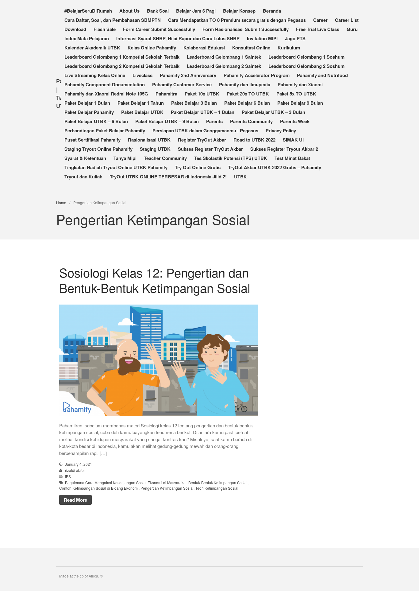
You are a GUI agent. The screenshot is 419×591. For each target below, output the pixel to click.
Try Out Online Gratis (198, 167)
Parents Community (251, 121)
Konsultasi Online (251, 47)
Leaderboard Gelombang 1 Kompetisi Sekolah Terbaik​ (121, 56)
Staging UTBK (155, 149)
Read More (75, 499)
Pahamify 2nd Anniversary (188, 75)
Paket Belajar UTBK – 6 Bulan (96, 121)
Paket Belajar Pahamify (89, 112)
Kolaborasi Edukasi (204, 47)
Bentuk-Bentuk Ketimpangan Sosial (218, 482)
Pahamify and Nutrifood (322, 75)
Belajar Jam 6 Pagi (196, 10)
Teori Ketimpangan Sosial (216, 488)
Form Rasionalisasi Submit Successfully (245, 29)
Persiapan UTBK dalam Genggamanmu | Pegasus (205, 130)
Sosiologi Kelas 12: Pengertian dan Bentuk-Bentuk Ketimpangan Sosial (154, 279)
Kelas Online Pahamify (152, 47)
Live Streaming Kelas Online (94, 75)
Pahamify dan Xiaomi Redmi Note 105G (106, 93)
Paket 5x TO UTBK (296, 93)
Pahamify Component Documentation (104, 84)
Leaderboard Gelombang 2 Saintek (224, 66)
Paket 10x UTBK (202, 93)
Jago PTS (295, 38)
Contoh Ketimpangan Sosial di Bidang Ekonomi (99, 488)
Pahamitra (166, 93)
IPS (68, 476)
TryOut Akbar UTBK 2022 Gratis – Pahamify (274, 167)
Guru (352, 29)
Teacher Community (165, 158)
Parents (214, 121)
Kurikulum (289, 47)
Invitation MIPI (262, 38)
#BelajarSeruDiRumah (88, 10)
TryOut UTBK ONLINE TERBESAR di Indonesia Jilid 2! (168, 176)
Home (61, 202)
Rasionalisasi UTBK (149, 139)
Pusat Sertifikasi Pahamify (92, 139)
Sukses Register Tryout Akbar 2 (284, 149)
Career (320, 20)
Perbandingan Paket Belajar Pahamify (104, 130)
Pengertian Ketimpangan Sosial (167, 488)
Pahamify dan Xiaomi (300, 84)
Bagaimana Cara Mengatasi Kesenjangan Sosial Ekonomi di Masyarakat (125, 482)
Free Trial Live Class (317, 29)
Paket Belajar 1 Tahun (140, 102)
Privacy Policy (281, 130)
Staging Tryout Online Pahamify (98, 149)
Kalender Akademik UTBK (92, 47)
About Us (129, 10)
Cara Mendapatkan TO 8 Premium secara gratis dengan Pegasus (237, 20)
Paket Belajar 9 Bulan (300, 102)
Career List (347, 20)
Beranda (272, 10)
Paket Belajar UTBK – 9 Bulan (167, 121)
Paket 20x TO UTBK (248, 93)
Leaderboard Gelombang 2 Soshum (306, 66)
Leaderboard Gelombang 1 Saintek (224, 56)
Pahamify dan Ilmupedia (244, 84)
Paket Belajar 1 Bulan (87, 102)
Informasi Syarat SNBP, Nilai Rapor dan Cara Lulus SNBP (178, 38)
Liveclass (142, 75)
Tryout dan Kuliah (83, 176)
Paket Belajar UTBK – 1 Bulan (202, 112)
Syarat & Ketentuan (85, 158)
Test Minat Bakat (292, 158)
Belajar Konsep (239, 10)
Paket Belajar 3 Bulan (194, 102)
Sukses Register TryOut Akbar (210, 149)
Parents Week (294, 121)
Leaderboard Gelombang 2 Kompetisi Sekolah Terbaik (121, 66)
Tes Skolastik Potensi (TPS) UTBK (230, 158)
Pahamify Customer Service (182, 84)
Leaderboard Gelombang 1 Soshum (306, 56)
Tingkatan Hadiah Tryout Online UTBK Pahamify (115, 167)
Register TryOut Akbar (202, 139)
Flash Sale (105, 29)
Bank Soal (158, 10)
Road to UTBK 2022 (254, 139)
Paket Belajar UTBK (142, 112)
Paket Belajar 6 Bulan (247, 102)
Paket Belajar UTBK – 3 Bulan (273, 112)
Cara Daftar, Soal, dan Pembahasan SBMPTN (112, 20)
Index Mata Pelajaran (86, 38)
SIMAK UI (293, 139)
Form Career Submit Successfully (159, 29)
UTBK (240, 176)
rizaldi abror (75, 470)
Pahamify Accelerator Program (257, 75)
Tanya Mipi (124, 158)
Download (75, 29)
